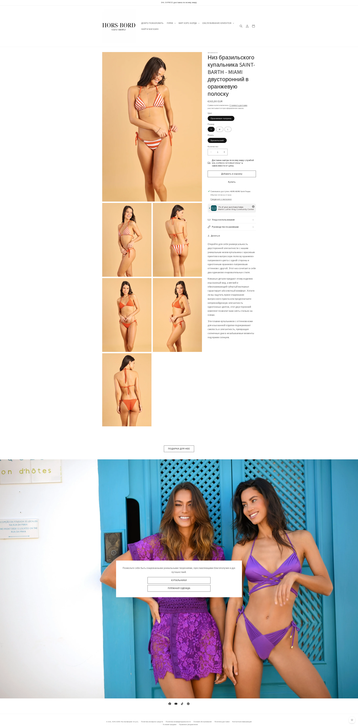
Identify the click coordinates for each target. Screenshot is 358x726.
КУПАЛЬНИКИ (179, 580)
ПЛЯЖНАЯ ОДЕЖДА (179, 588)
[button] (171, 23)
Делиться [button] (215, 235)
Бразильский (217, 140)
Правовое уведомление (188, 724)
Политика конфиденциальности (178, 722)
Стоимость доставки (238, 105)
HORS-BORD (116, 722)
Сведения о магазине (221, 199)
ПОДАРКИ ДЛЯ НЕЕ (179, 448)
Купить (232, 181)
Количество (213, 146)
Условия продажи (169, 724)
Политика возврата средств (152, 722)
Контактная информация (242, 722)
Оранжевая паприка (221, 118)
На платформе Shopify (129, 722)
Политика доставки (222, 722)
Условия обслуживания (202, 722)
